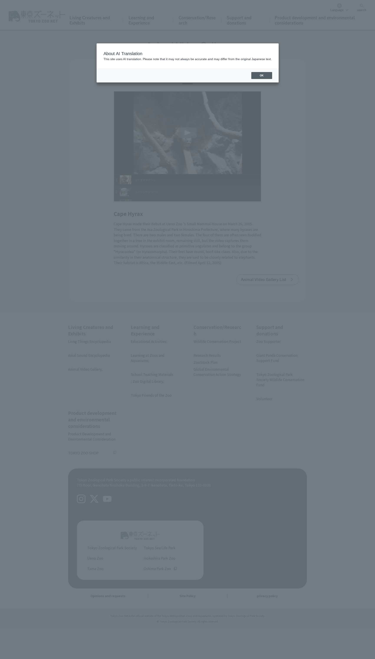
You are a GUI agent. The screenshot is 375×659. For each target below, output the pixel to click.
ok (262, 75)
